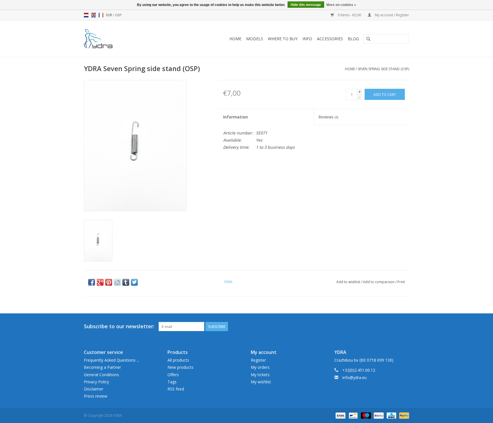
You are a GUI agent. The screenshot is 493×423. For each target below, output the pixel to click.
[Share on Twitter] (134, 282)
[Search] (368, 39)
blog (353, 38)
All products (178, 360)
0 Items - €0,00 (349, 15)
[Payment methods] (340, 415)
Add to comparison (379, 281)
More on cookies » (341, 5)
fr (101, 15)
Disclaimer (93, 389)
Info (307, 38)
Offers (173, 374)
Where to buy (283, 38)
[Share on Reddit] (117, 282)
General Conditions (101, 374)
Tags (172, 381)
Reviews (328, 117)
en (93, 15)
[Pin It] (108, 282)
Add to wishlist (348, 281)
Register (258, 360)
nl (86, 15)
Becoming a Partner (102, 367)
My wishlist (261, 381)
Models (254, 38)
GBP (118, 15)
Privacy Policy (96, 381)
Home (235, 38)
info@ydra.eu (354, 377)
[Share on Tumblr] (125, 282)
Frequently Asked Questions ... (111, 360)
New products (180, 367)
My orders (260, 367)
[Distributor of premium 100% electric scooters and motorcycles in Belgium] (106, 39)
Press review (95, 396)
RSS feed (175, 389)
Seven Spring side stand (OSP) (383, 69)
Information (235, 117)
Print (401, 281)
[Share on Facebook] (91, 282)
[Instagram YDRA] (404, 326)
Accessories (330, 38)
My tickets (260, 374)
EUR (109, 15)
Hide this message (306, 5)
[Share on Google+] (100, 282)
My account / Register (391, 15)
